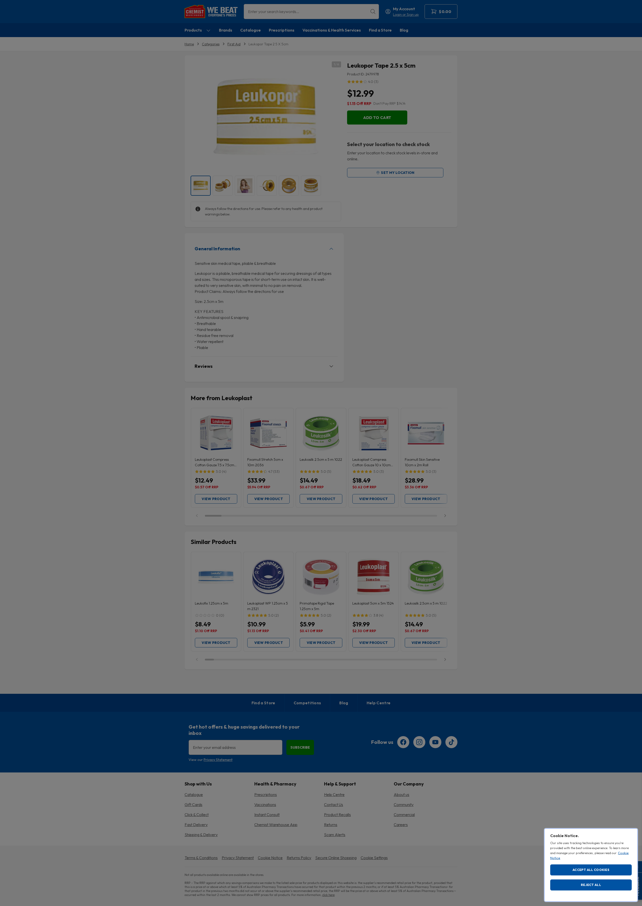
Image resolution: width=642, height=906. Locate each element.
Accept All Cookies (591, 870)
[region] (591, 865)
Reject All (591, 885)
